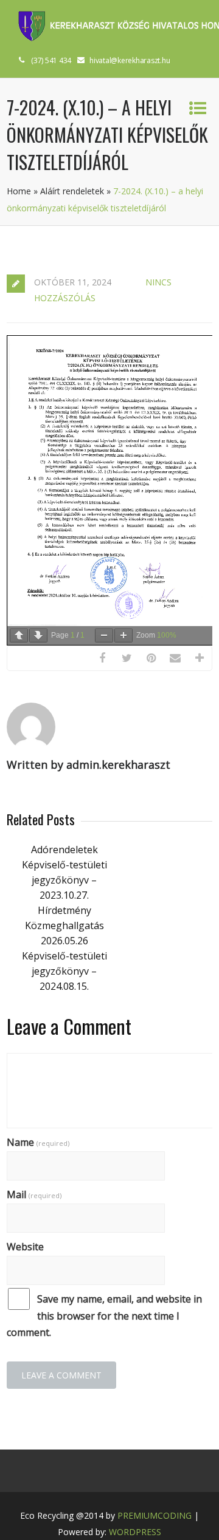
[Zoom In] (123, 635)
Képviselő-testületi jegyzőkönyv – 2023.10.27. (64, 880)
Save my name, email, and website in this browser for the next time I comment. (104, 1315)
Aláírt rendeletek (72, 191)
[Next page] (38, 635)
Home (19, 191)
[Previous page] (19, 635)
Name (38, 1142)
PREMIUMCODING (154, 1515)
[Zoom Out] (104, 635)
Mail (34, 1194)
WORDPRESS (135, 1532)
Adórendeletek (64, 849)
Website (25, 1246)
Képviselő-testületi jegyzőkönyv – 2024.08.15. (64, 971)
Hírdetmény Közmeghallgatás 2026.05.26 (64, 925)
